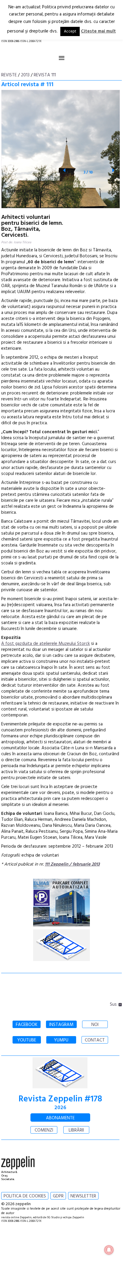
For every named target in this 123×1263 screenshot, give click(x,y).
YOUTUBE (26, 1040)
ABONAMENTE (60, 1118)
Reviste (9, 75)
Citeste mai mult (98, 31)
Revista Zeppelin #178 (60, 1099)
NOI (95, 1024)
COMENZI (44, 1130)
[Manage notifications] (109, 1250)
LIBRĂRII (76, 1130)
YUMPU (61, 1040)
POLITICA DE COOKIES (25, 1196)
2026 (60, 1107)
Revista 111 (45, 75)
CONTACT (95, 1040)
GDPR (58, 1196)
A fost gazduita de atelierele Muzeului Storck (45, 643)
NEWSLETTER (83, 1196)
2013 (25, 75)
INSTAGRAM (61, 1024)
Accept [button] (70, 31)
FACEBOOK (26, 1024)
